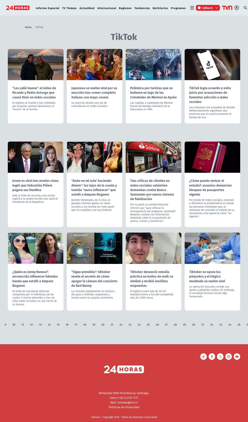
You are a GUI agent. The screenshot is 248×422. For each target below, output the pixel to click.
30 (193, 324)
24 (139, 324)
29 (184, 324)
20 (102, 324)
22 (120, 324)
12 (31, 324)
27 (166, 324)
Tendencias (142, 8)
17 (76, 324)
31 (202, 324)
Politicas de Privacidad (124, 407)
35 (238, 324)
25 (148, 324)
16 (67, 324)
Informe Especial (47, 8)
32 (211, 324)
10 (13, 324)
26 (157, 324)
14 (49, 324)
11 (22, 324)
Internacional (106, 8)
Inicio (28, 27)
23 (130, 324)
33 (220, 324)
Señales (207, 8)
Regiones (125, 8)
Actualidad (87, 8)
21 (112, 324)
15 (58, 324)
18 (84, 324)
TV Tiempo (69, 8)
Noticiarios (160, 8)
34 (229, 324)
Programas (178, 8)
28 (175, 324)
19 (93, 324)
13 (40, 324)
